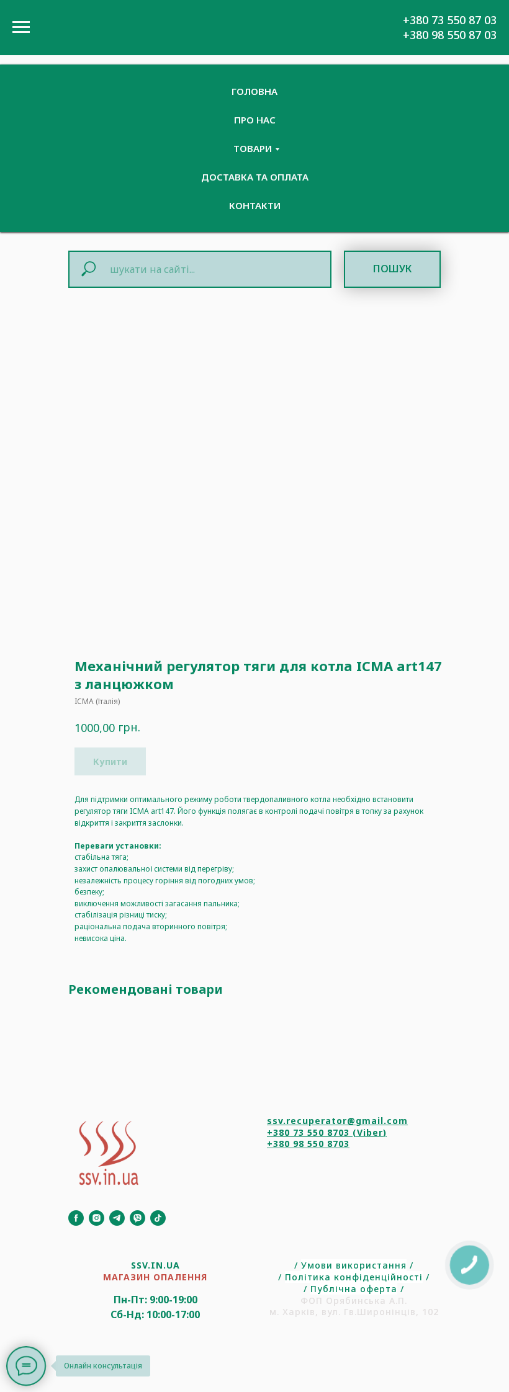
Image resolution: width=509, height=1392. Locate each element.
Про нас (255, 120)
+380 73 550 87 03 (450, 19)
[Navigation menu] (21, 27)
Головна (254, 91)
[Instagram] (96, 1218)
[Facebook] (76, 1218)
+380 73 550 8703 (308, 1132)
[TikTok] (158, 1218)
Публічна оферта (353, 1289)
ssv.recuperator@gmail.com (337, 1121)
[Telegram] (117, 1218)
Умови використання (354, 1265)
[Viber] (137, 1218)
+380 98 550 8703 (308, 1143)
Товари (252, 148)
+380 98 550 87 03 (450, 34)
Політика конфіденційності (354, 1277)
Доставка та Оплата (255, 177)
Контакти (255, 205)
